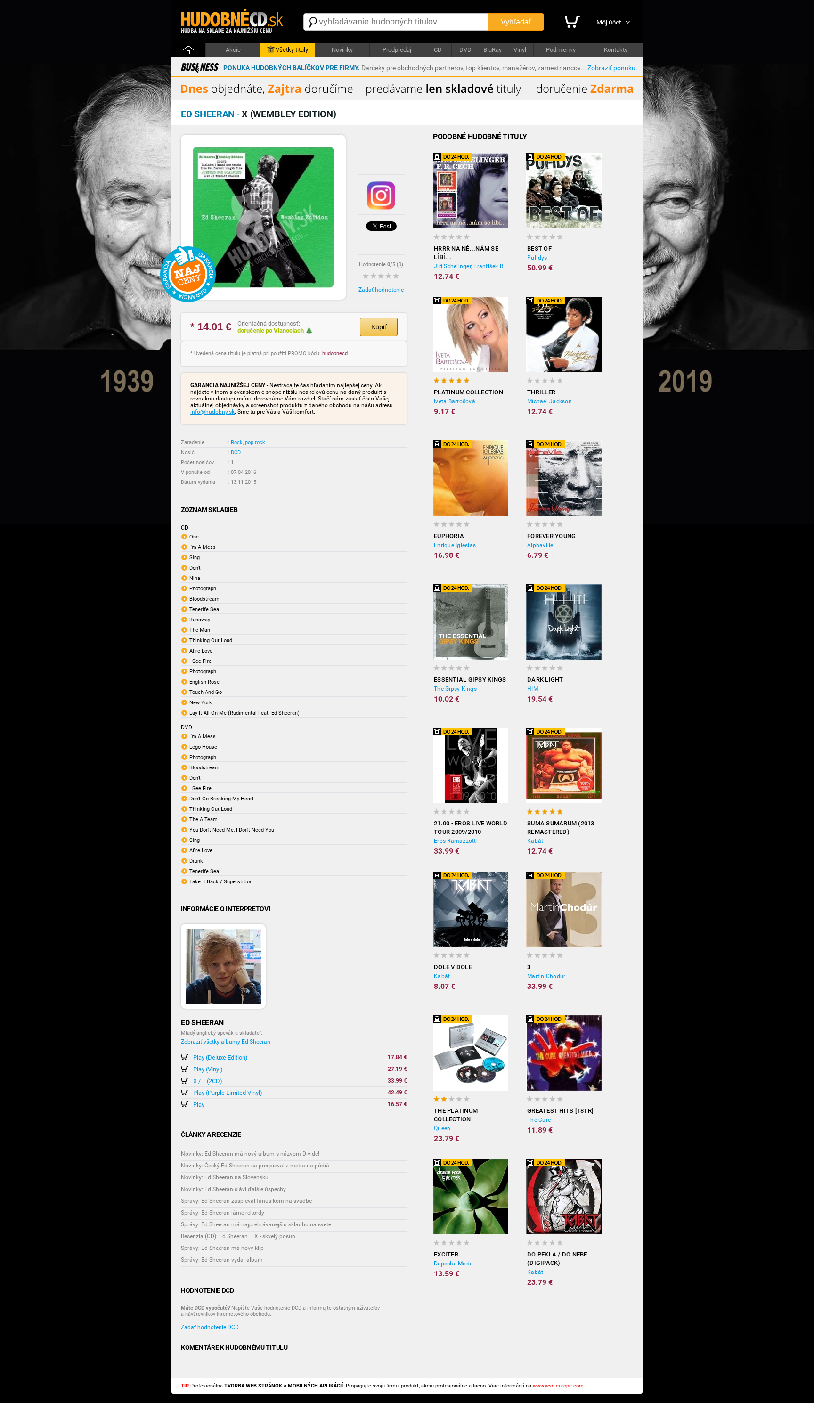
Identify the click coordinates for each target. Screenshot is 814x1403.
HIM (532, 688)
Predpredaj (397, 49)
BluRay (492, 49)
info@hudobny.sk (212, 411)
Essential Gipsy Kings (470, 679)
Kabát (535, 841)
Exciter (446, 1254)
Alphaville (540, 545)
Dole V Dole (453, 967)
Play (198, 1104)
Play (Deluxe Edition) (220, 1057)
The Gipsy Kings (455, 688)
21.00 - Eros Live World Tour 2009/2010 (470, 827)
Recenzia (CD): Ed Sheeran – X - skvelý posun (238, 1236)
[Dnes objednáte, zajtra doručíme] (407, 98)
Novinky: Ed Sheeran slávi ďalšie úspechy (233, 1189)
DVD (465, 49)
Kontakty (615, 49)
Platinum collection (468, 392)
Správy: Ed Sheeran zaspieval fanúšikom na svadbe (246, 1201)
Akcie (233, 49)
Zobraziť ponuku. (612, 68)
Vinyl (519, 49)
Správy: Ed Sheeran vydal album (222, 1259)
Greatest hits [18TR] (560, 1110)
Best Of (539, 248)
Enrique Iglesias (455, 545)
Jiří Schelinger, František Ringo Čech (471, 266)
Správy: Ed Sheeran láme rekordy (222, 1212)
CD (438, 49)
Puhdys (537, 257)
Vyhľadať (516, 22)
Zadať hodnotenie (381, 289)
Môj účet (608, 22)
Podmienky (561, 49)
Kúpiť (379, 327)
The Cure (539, 1120)
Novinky (342, 49)
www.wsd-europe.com (558, 1386)
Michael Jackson (549, 401)
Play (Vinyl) (208, 1069)
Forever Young (551, 535)
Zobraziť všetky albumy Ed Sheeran (225, 1041)
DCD (236, 452)
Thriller (541, 392)
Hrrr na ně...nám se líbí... (466, 253)
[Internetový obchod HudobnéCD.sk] (233, 21)
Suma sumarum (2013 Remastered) (560, 827)
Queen (442, 1128)
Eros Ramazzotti (456, 841)
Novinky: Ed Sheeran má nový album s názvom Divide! (250, 1153)
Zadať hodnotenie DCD (210, 1327)
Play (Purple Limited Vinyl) (227, 1092)
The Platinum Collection (456, 1115)
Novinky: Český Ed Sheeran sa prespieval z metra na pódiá (255, 1165)
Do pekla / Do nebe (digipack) (557, 1258)
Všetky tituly (292, 49)
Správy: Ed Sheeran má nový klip (222, 1248)
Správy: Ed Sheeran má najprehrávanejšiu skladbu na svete (256, 1224)
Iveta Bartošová (454, 401)
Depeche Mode (453, 1263)
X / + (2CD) (207, 1081)
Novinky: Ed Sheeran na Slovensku (225, 1177)
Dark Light (545, 679)
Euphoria (449, 535)
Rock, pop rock (248, 443)
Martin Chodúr (546, 976)
